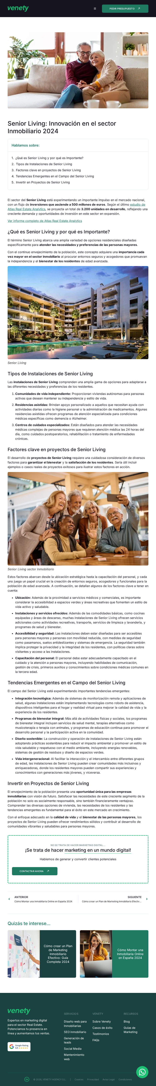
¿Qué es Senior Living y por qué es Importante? (49, 158)
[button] (95, 8)
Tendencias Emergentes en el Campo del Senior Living (55, 176)
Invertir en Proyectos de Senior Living (43, 182)
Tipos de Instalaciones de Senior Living (44, 164)
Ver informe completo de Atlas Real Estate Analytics (45, 221)
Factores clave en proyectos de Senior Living (48, 170)
